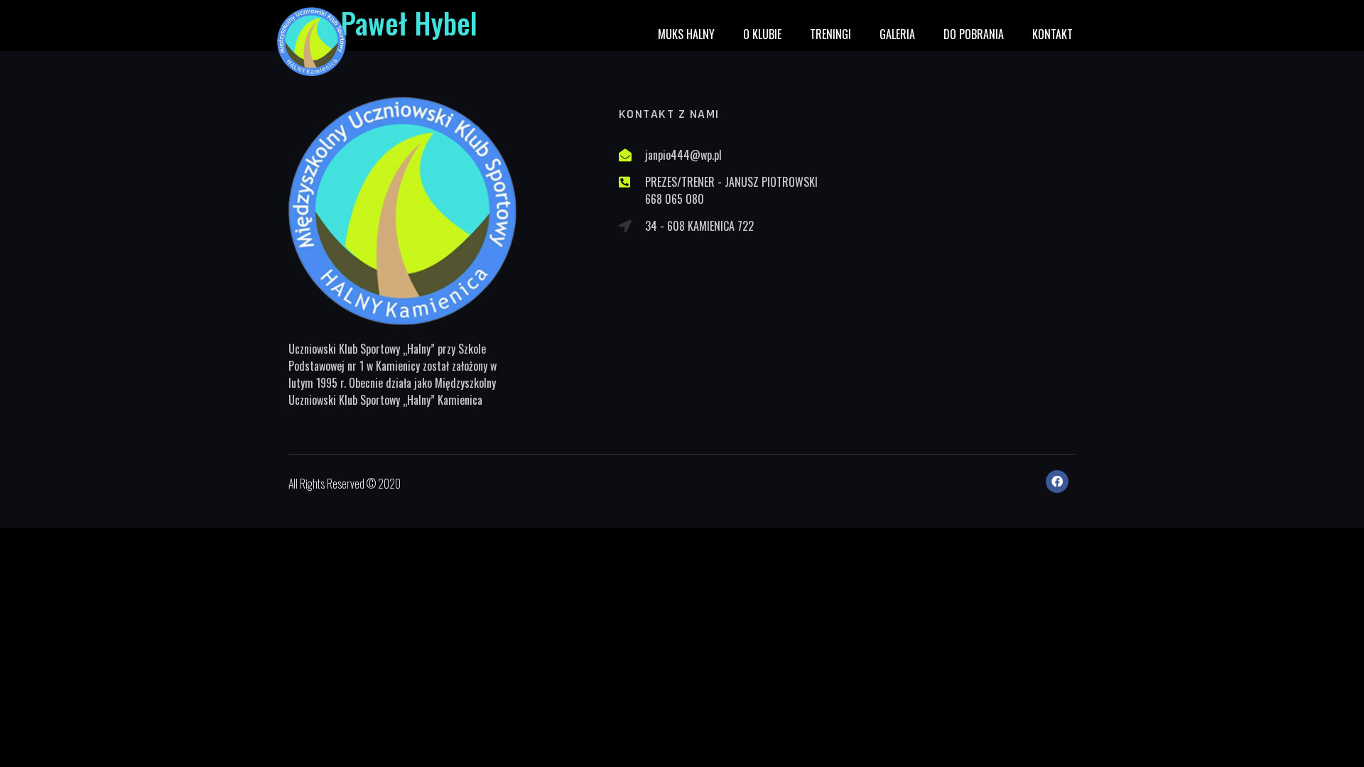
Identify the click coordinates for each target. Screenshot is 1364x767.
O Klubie (762, 34)
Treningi (830, 34)
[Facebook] (1057, 481)
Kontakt (1052, 34)
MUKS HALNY (686, 34)
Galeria (897, 34)
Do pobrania (973, 34)
